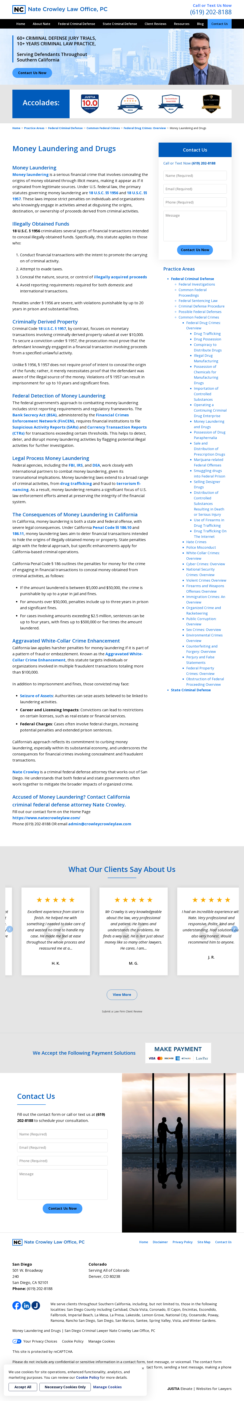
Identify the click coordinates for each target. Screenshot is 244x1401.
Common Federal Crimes (103, 128)
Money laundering (30, 174)
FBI (72, 465)
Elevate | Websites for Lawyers (199, 1388)
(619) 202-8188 (211, 12)
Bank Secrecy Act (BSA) (34, 415)
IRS (80, 465)
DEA (96, 465)
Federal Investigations (197, 284)
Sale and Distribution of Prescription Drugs (209, 449)
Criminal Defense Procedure (202, 306)
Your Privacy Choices (40, 1341)
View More (122, 994)
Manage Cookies (101, 1341)
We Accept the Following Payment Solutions (84, 1052)
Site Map (203, 1242)
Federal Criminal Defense (76, 24)
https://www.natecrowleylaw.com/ (46, 817)
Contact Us (219, 24)
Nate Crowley (25, 771)
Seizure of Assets (36, 695)
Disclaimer (160, 1242)
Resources (181, 24)
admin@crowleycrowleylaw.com (99, 823)
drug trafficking (76, 483)
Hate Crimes (196, 542)
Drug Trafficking (207, 333)
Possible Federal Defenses (200, 311)
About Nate (41, 24)
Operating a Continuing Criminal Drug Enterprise (210, 410)
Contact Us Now (32, 72)
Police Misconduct (201, 547)
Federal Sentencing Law (198, 300)
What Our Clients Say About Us (122, 869)
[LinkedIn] (26, 1305)
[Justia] (35, 1305)
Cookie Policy (72, 1341)
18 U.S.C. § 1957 (52, 328)
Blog (200, 24)
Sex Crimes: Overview (203, 629)
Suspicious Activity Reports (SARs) (45, 427)
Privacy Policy (183, 1242)
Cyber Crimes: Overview (205, 564)
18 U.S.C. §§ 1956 (103, 192)
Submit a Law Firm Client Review (122, 1011)
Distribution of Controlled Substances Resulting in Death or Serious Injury (209, 503)
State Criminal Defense (120, 24)
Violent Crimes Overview (206, 580)
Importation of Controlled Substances (206, 394)
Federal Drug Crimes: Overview (145, 128)
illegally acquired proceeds (120, 276)
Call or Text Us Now (212, 5)
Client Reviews (155, 24)
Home (20, 24)
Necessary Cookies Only (65, 1387)
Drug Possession (207, 339)
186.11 (18, 533)
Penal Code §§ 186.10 (112, 527)
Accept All (22, 1387)
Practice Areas (34, 128)
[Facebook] (16, 1305)
